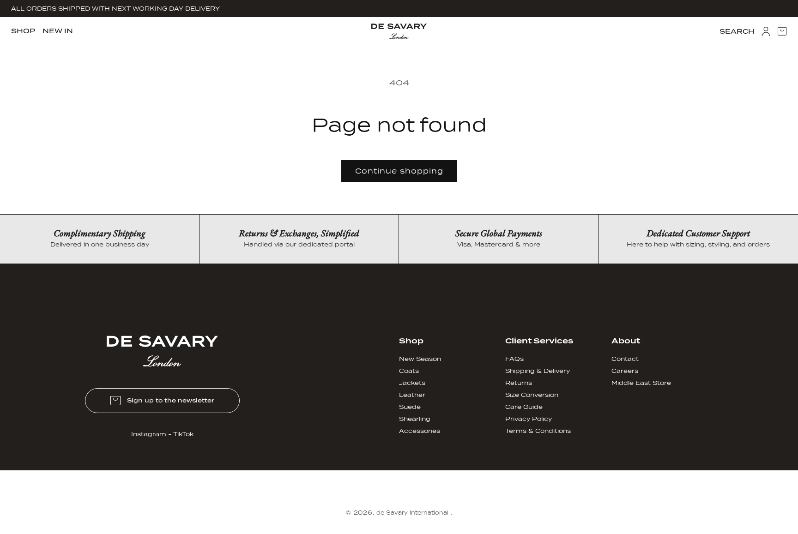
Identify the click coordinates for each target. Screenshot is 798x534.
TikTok (183, 434)
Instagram (148, 434)
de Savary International (412, 513)
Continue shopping (399, 171)
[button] (23, 31)
